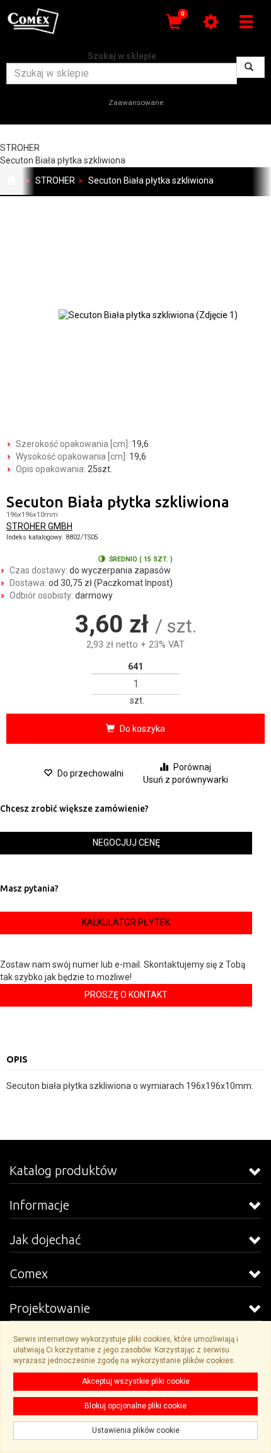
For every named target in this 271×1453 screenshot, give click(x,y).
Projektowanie (49, 1308)
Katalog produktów (63, 1170)
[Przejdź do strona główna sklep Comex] (11, 181)
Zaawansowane (135, 102)
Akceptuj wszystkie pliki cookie (136, 1381)
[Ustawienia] (210, 21)
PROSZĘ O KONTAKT (126, 995)
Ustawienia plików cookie (136, 1430)
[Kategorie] (246, 21)
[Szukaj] (250, 67)
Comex (28, 1273)
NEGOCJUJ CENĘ (126, 842)
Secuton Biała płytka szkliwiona (151, 180)
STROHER (55, 180)
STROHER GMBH (39, 526)
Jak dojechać (45, 1239)
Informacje (39, 1205)
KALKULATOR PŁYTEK (126, 922)
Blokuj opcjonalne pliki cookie (135, 1405)
